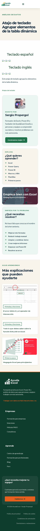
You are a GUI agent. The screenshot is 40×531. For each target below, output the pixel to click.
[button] (23, 4)
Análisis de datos (11, 15)
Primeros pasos (10, 358)
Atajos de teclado (8, 90)
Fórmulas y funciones (12, 307)
